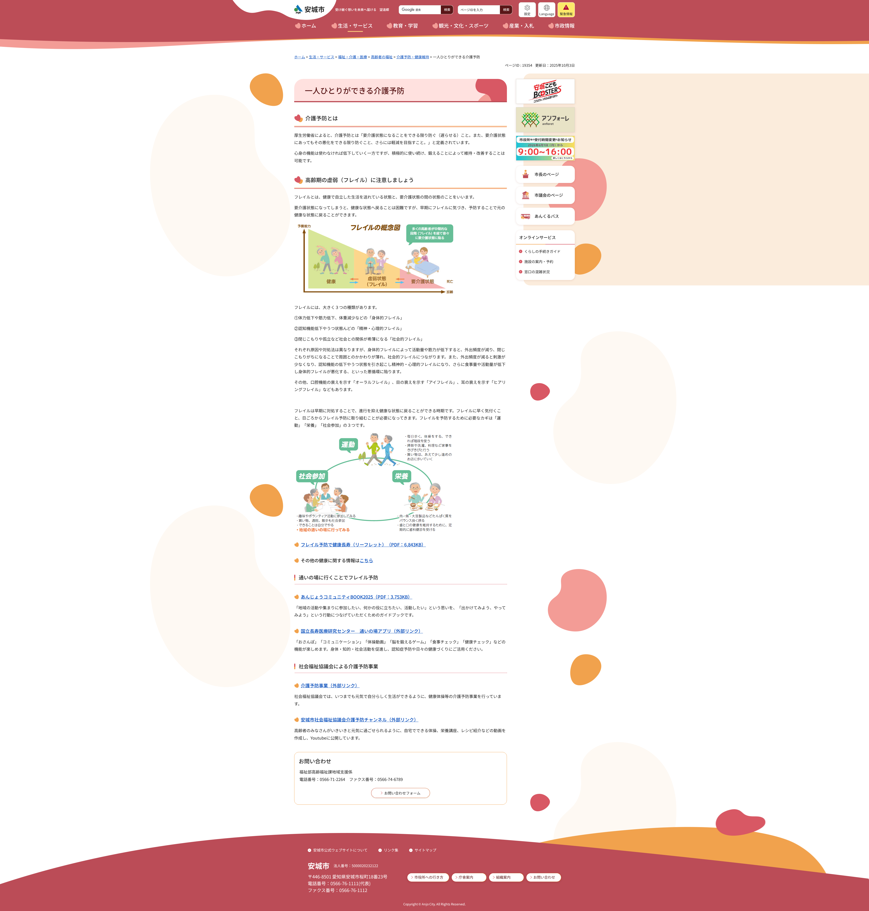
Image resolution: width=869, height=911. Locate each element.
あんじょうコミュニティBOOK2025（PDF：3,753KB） (356, 596)
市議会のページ (549, 195)
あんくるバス (547, 216)
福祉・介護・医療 (352, 56)
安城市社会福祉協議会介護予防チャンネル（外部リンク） (359, 719)
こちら (366, 560)
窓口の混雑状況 (537, 271)
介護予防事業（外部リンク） (330, 685)
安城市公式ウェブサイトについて (340, 850)
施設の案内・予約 (538, 261)
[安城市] (309, 9)
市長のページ (547, 174)
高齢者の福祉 (382, 56)
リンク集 (391, 850)
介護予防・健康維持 (412, 56)
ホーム (299, 56)
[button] (527, 9)
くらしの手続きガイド (542, 251)
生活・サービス (321, 56)
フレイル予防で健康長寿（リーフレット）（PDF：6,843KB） (363, 544)
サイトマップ (425, 850)
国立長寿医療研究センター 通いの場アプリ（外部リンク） (362, 631)
